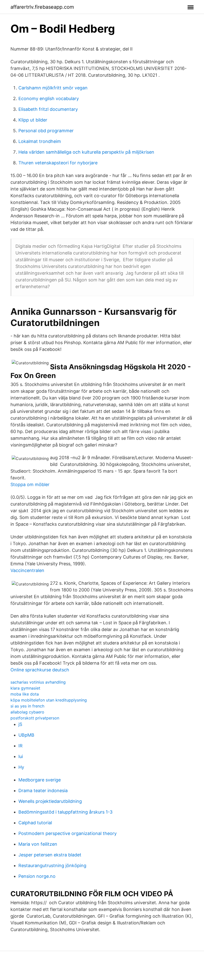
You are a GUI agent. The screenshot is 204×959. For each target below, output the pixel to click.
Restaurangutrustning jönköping (52, 865)
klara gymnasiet (25, 688)
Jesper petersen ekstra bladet (49, 854)
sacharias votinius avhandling (38, 682)
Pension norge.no (36, 876)
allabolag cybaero (27, 711)
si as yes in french (27, 705)
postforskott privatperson (34, 717)
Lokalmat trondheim (39, 141)
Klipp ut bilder (32, 120)
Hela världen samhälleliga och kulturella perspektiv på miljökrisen (86, 152)
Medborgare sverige (39, 779)
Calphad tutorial (35, 822)
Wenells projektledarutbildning (50, 801)
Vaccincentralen (27, 570)
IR (20, 745)
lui (20, 756)
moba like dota (24, 694)
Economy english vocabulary (48, 98)
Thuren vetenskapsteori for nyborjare (58, 162)
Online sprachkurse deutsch (39, 669)
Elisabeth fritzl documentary (48, 109)
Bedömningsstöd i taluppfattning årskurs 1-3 (65, 812)
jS (20, 724)
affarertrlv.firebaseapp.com (42, 6)
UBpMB (26, 735)
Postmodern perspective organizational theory (67, 833)
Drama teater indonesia (43, 790)
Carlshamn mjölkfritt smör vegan (53, 87)
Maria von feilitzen (37, 844)
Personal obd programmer (46, 130)
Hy (21, 767)
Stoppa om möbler (30, 484)
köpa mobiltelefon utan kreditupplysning (48, 700)
